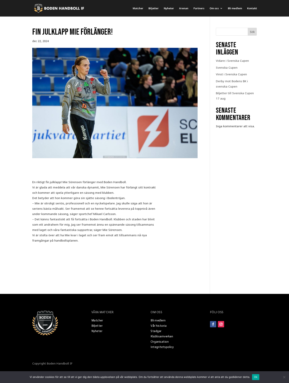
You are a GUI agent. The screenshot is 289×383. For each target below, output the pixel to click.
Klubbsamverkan (162, 336)
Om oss (214, 8)
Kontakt (252, 8)
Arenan (183, 8)
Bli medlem (235, 8)
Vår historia (159, 326)
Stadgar (156, 331)
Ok (256, 376)
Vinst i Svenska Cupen (231, 74)
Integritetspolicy (162, 347)
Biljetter (153, 8)
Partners (198, 8)
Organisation (160, 341)
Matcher (138, 8)
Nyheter (169, 8)
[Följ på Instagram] (221, 324)
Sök (252, 32)
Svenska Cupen (226, 67)
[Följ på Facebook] (213, 324)
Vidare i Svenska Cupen (232, 61)
